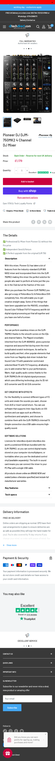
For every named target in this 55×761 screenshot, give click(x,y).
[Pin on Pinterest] (39, 222)
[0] (49, 27)
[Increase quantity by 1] (27, 170)
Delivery (23, 20)
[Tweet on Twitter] (44, 222)
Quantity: (7, 170)
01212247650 (43, 13)
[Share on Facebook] (33, 222)
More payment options (27, 197)
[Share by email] (50, 222)
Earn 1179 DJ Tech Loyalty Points (17, 203)
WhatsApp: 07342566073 (27, 16)
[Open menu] (4, 27)
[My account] (43, 26)
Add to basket (27, 181)
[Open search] (38, 26)
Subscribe (12, 707)
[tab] (27, 258)
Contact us (31, 20)
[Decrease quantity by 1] (16, 170)
